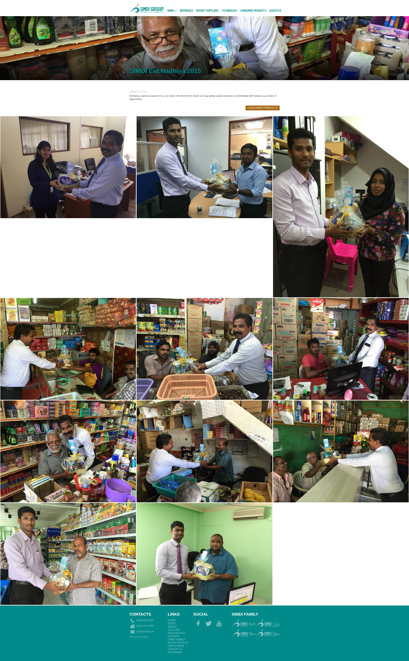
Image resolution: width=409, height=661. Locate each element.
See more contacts (138, 636)
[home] (146, 7)
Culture (174, 629)
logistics (275, 10)
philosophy (176, 633)
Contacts (175, 649)
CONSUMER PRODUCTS (253, 10)
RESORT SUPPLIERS (207, 10)
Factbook (175, 652)
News (172, 623)
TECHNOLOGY (229, 10)
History (174, 636)
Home (172, 620)
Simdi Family (176, 639)
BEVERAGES (186, 10)
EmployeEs (176, 645)
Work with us (178, 642)
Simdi (170, 10)
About (172, 626)
